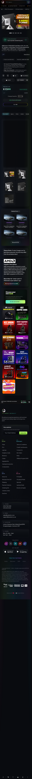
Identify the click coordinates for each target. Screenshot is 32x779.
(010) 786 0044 (7, 690)
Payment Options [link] (6, 669)
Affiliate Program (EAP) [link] (22, 642)
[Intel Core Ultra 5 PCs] (22, 541)
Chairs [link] (3, 642)
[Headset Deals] (8, 511)
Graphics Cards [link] (6, 637)
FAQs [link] (17, 639)
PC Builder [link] (19, 660)
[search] (16, 2)
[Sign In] (3, 777)
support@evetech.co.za (9, 701)
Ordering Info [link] (5, 672)
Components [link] (5, 651)
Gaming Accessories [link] (7, 648)
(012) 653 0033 (7, 692)
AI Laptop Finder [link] (20, 663)
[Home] (1, 9)
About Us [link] (4, 660)
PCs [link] (3, 631)
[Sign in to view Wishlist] (13, 777)
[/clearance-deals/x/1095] (8, 526)
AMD (19, 745)
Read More (27, 54)
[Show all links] (28, 5)
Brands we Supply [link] (21, 672)
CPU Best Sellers (19, 9)
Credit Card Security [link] (21, 631)
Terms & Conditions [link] (21, 628)
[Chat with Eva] (18, 777)
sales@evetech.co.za (8, 699)
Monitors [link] (4, 639)
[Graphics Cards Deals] (22, 497)
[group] (11, 54)
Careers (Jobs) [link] (6, 674)
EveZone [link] (4, 677)
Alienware (12, 745)
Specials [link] (18, 666)
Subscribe (23, 617)
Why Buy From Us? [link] (6, 663)
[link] (3, 5)
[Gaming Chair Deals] (22, 511)
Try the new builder (15, 485)
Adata (6, 745)
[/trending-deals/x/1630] (22, 526)
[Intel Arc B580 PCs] (8, 541)
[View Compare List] (27, 80)
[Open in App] (23, 777)
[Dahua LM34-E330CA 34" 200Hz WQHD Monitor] (9, 497)
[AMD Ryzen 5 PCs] (8, 556)
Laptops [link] (4, 634)
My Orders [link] (19, 637)
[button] (3, 75)
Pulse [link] (3, 628)
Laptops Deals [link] (20, 669)
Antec (24, 745)
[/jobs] (8, 571)
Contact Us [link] (19, 634)
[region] (15, 22)
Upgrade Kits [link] (5, 645)
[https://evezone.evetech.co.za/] (22, 556)
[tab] (5, 114)
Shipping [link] (4, 666)
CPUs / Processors (9, 9)
